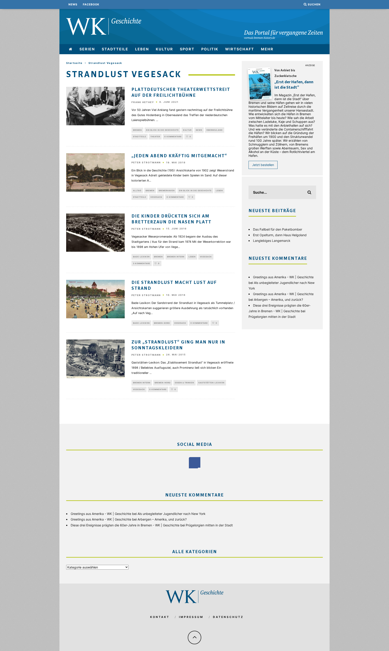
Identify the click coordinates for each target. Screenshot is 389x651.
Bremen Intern (175, 257)
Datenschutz (228, 617)
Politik (209, 49)
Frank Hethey (142, 102)
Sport (187, 49)
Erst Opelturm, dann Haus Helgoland (280, 235)
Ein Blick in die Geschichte (162, 130)
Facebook (91, 4)
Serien (87, 49)
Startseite (74, 63)
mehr (267, 49)
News (72, 4)
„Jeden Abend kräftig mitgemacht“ (179, 156)
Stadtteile (115, 49)
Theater (155, 136)
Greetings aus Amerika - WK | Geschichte (283, 277)
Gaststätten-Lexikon (211, 383)
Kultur (164, 49)
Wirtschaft (239, 49)
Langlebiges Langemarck (271, 240)
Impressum (191, 617)
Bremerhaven (167, 190)
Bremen (137, 130)
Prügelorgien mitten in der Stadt (272, 317)
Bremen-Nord (162, 323)
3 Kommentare (141, 263)
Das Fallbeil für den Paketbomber (277, 229)
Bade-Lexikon (141, 257)
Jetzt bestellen (263, 165)
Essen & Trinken (184, 383)
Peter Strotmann (146, 162)
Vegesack (156, 197)
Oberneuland (214, 130)
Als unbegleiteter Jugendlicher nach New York (172, 514)
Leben (142, 49)
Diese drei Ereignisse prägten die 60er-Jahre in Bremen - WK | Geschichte (125, 525)
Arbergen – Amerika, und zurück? (278, 299)
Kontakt (160, 617)
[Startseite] (70, 49)
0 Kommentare (173, 136)
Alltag (137, 190)
